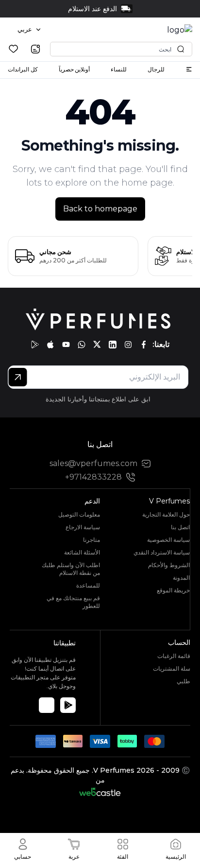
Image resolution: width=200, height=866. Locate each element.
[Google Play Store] (68, 705)
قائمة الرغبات (173, 655)
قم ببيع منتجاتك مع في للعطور (73, 601)
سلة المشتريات (171, 668)
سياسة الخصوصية (168, 539)
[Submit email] (17, 377)
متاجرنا (91, 539)
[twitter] (97, 344)
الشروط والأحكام (169, 565)
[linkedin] (113, 344)
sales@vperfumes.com (93, 463)
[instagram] (128, 344)
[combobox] (29, 30)
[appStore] (50, 344)
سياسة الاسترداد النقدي (161, 552)
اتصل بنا (180, 527)
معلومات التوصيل (79, 514)
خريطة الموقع (173, 590)
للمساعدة (88, 585)
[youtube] (66, 344)
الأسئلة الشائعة (82, 552)
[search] (35, 49)
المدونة (181, 577)
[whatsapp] (81, 344)
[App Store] (46, 705)
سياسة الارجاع (83, 527)
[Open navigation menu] (188, 69)
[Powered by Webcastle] (100, 792)
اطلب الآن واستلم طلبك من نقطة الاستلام (71, 568)
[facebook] (144, 344)
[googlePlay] (35, 344)
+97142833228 (93, 477)
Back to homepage (100, 208)
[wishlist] (13, 48)
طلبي (183, 681)
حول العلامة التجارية (166, 514)
